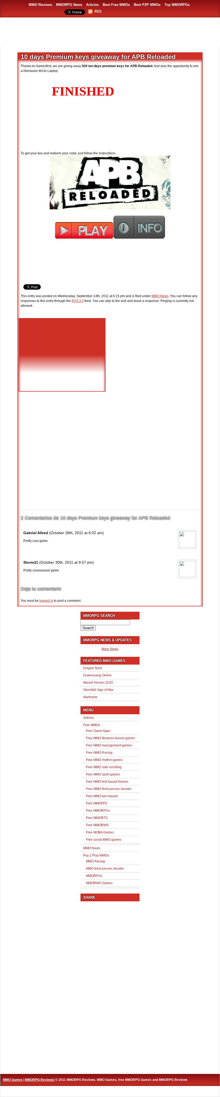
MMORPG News (69, 5)
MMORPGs (94, 876)
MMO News (160, 296)
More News (110, 649)
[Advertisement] (110, 32)
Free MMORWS (97, 825)
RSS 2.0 (78, 301)
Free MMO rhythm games (104, 760)
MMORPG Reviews (39, 1080)
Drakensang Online (97, 675)
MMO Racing (95, 861)
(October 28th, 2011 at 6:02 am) (76, 533)
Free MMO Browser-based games (110, 738)
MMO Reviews (40, 5)
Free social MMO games (103, 839)
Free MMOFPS (96, 803)
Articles (92, 5)
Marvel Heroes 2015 (98, 682)
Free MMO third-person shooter (108, 789)
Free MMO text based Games (107, 781)
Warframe (90, 697)
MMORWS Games (99, 883)
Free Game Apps (98, 731)
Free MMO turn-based (102, 796)
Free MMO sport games (103, 774)
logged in (46, 601)
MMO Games (13, 1080)
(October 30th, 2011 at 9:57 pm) (66, 562)
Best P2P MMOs (147, 5)
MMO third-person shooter (105, 868)
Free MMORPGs (98, 810)
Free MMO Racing (99, 753)
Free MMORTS (97, 818)
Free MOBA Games (100, 832)
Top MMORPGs (177, 5)
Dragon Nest (92, 668)
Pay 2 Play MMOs (96, 855)
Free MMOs (91, 725)
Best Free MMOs (116, 5)
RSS (98, 11)
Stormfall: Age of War (98, 690)
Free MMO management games (109, 745)
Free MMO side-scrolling (104, 767)
